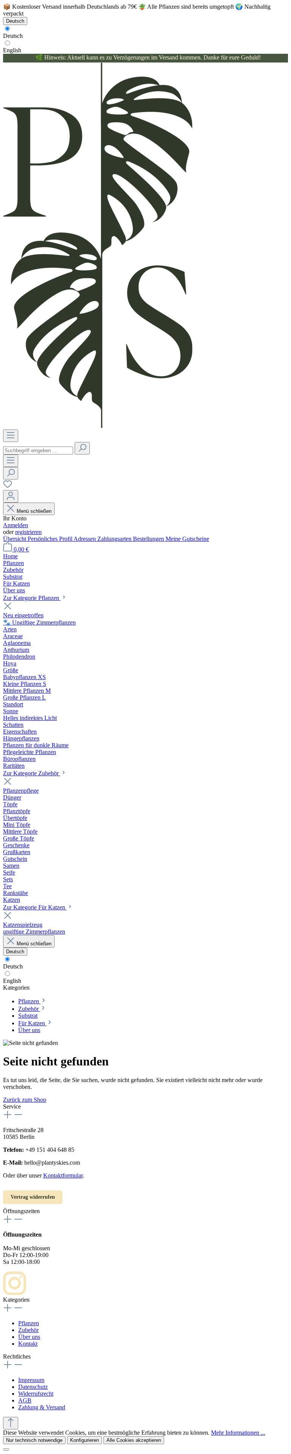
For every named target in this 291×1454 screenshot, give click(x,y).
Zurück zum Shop (24, 1099)
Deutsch (13, 36)
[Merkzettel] (7, 486)
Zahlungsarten (115, 539)
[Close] (6, 1449)
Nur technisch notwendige (34, 1440)
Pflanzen (28, 1323)
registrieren (28, 532)
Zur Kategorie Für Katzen (35, 907)
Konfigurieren (84, 1440)
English (12, 50)
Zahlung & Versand (41, 1407)
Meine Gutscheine (187, 539)
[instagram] (14, 1293)
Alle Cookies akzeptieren (133, 1440)
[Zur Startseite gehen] (97, 426)
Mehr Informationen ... (238, 1432)
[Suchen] (82, 448)
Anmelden (15, 525)
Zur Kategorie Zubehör (31, 773)
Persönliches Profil (51, 539)
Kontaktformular (63, 1175)
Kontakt (28, 1343)
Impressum (31, 1380)
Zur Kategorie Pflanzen (32, 598)
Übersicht (15, 539)
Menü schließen (34, 511)
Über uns (29, 1337)
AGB (24, 1400)
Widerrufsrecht (35, 1393)
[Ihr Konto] (10, 496)
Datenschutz (33, 1387)
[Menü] (10, 435)
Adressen (85, 539)
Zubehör (28, 1330)
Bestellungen (149, 539)
